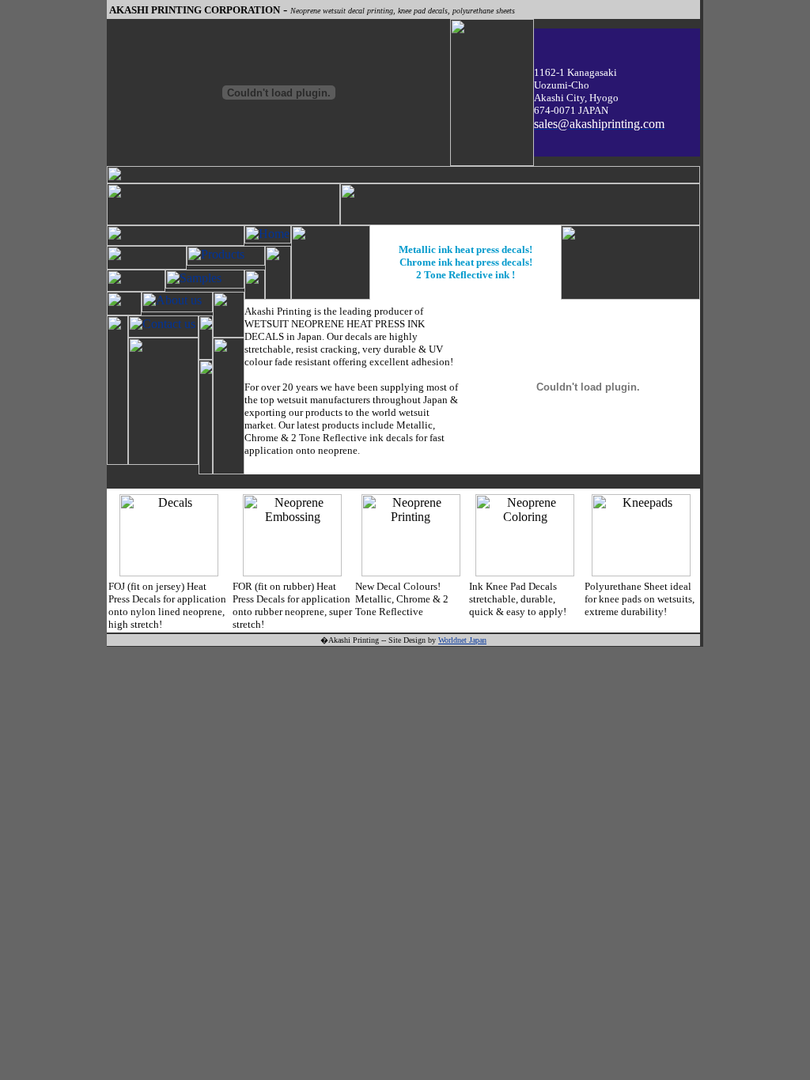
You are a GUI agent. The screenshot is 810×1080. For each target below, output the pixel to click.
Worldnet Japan (462, 640)
